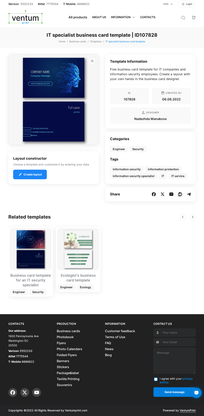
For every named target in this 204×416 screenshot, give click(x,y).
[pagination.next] (192, 217)
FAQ (108, 343)
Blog (108, 355)
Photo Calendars (69, 349)
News (109, 349)
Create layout (33, 174)
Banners (63, 361)
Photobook (65, 337)
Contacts (147, 17)
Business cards (68, 331)
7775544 (52, 4)
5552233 (27, 4)
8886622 (83, 4)
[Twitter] (24, 392)
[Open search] (183, 17)
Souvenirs (64, 385)
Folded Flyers (67, 355)
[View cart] (194, 17)
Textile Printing (68, 379)
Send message (174, 392)
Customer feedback (120, 331)
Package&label (68, 373)
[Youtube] (36, 392)
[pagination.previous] (183, 217)
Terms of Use (115, 337)
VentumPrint (188, 410)
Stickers (63, 367)
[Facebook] (12, 392)
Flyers (61, 343)
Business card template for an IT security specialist (30, 280)
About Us (99, 17)
